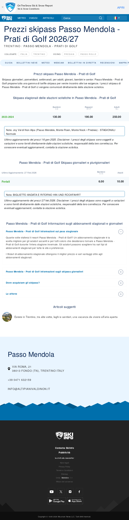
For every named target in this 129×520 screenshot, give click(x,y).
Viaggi (33, 18)
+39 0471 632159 (19, 380)
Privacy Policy (64, 466)
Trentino (39, 54)
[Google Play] (57, 500)
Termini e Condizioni (64, 470)
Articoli (48, 18)
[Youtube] (51, 491)
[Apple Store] (75, 500)
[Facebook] (79, 491)
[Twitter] (60, 491)
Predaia (69, 54)
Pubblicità (64, 452)
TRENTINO (12, 46)
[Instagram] (70, 491)
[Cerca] (100, 17)
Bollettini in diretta (82, 62)
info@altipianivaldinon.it (29, 389)
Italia (23, 54)
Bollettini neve (27, 62)
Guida (9, 62)
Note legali (64, 462)
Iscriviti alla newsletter (64, 458)
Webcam (59, 62)
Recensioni (107, 62)
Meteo (22, 18)
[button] (61, 231)
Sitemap (64, 474)
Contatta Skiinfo (64, 447)
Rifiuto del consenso (64, 481)
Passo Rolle (88, 54)
